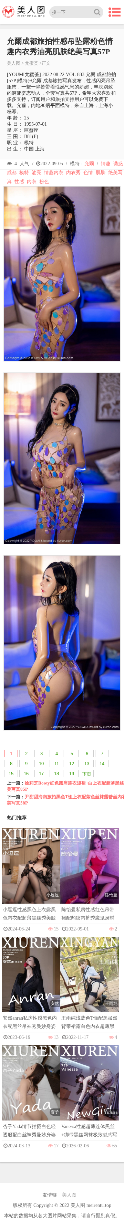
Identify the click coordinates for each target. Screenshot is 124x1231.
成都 (12, 172)
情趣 (106, 163)
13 (86, 763)
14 (102, 763)
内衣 (32, 181)
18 (56, 773)
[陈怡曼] (89, 872)
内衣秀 (73, 172)
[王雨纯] (89, 980)
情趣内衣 (53, 172)
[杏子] (31, 1089)
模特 (24, 172)
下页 (86, 774)
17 (41, 773)
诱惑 (118, 163)
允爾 (89, 163)
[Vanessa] (89, 1089)
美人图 (13, 63)
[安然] (31, 980)
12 (71, 763)
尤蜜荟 (31, 63)
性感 (19, 181)
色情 (88, 172)
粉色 (44, 181)
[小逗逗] (31, 872)
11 (56, 763)
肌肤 (100, 172)
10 (41, 763)
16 (26, 773)
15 (11, 773)
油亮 (36, 172)
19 (71, 773)
